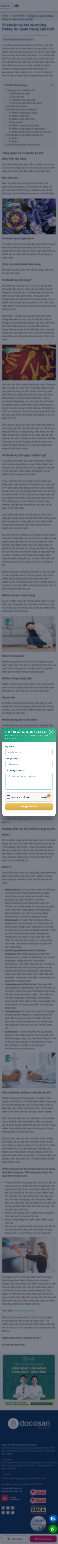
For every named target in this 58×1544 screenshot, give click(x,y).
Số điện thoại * (12, 758)
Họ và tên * (10, 746)
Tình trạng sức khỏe (14, 770)
